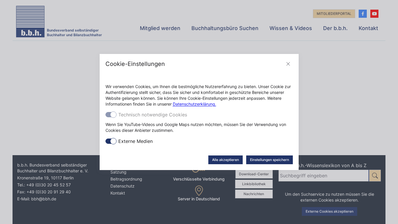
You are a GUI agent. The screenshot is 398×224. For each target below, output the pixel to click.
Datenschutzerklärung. (194, 104)
